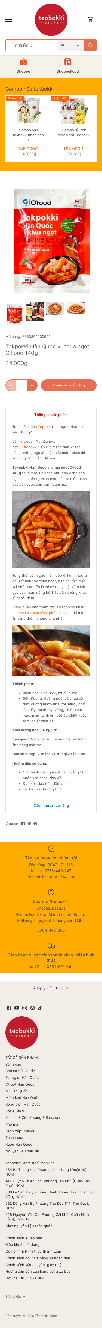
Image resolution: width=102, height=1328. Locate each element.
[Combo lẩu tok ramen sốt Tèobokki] (73, 111)
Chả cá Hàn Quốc (20, 1071)
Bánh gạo (13, 1064)
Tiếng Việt (13, 1297)
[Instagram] (24, 1007)
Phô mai (12, 1124)
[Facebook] (9, 1007)
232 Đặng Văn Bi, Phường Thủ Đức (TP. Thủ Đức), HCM (47, 1205)
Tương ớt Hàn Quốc (22, 1077)
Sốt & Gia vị (15, 1111)
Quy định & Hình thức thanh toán (33, 1251)
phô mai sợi (58, 612)
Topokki (44, 426)
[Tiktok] (40, 1007)
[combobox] (31, 45)
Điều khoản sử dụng (22, 1244)
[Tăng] (32, 385)
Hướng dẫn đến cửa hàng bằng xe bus (37, 1271)
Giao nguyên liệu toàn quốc (28, 1226)
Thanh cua (14, 1137)
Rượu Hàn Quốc (18, 1144)
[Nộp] (90, 45)
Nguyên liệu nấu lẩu (22, 1151)
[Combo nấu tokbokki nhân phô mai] (28, 111)
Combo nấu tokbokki (29, 89)
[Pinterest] (32, 1007)
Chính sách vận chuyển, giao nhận (34, 1265)
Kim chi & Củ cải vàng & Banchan (32, 1117)
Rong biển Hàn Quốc (23, 1104)
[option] (14, 314)
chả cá (25, 612)
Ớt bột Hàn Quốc (19, 1084)
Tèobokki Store (46, 1316)
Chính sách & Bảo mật (23, 1238)
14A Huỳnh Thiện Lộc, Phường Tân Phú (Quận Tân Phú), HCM (47, 1183)
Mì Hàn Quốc (16, 1091)
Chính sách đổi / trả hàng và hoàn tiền (37, 1258)
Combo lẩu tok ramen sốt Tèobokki (73, 132)
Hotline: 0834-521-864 (24, 1278)
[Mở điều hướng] (8, 20)
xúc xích (40, 612)
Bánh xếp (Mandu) (21, 1131)
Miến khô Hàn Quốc (22, 1097)
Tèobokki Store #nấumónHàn (30, 1163)
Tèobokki (29, 447)
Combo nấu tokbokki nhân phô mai (28, 135)
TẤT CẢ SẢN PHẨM (21, 1057)
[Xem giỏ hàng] (90, 19)
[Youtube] (16, 1007)
